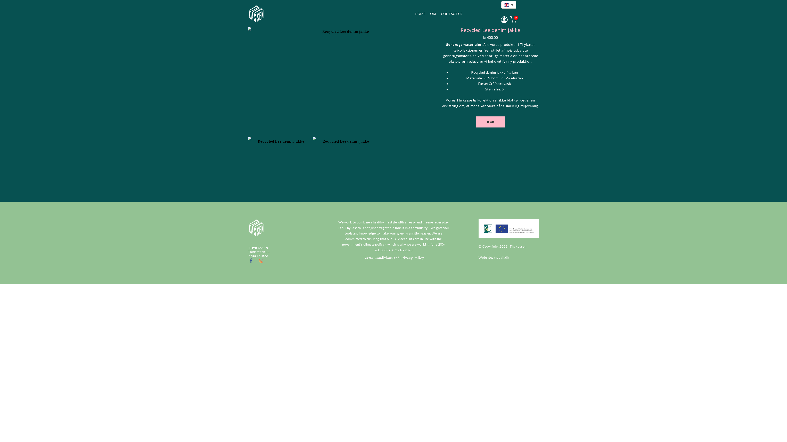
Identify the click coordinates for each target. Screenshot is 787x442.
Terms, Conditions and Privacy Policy (393, 258)
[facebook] (251, 261)
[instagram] (261, 261)
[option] (344, 81)
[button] (508, 5)
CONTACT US (451, 14)
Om (433, 14)
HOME (420, 14)
